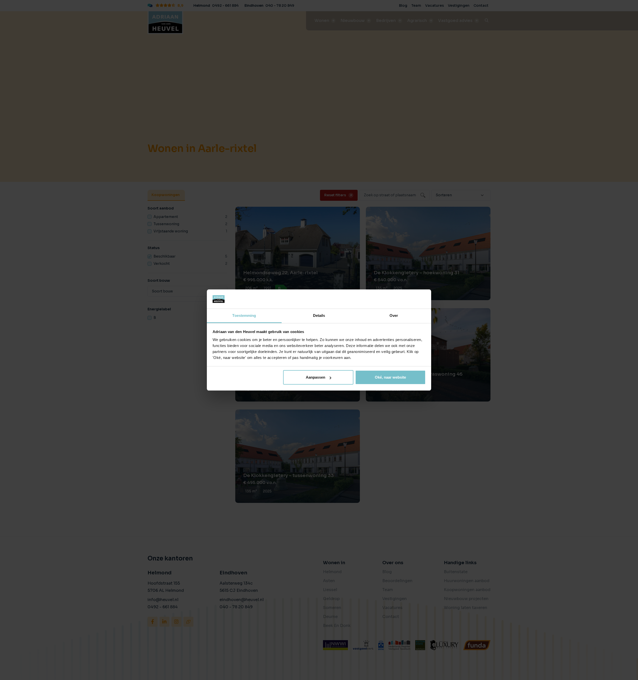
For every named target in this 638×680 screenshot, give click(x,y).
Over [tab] (394, 315)
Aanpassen (315, 377)
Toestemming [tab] (244, 315)
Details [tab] (319, 315)
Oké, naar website (390, 377)
